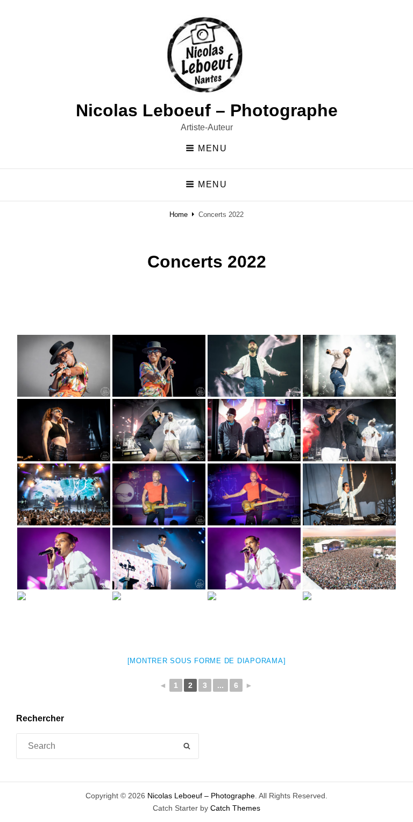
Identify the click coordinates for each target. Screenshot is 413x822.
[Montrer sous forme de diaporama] (206, 661)
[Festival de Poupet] (349, 558)
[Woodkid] (254, 366)
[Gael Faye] (349, 494)
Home (178, 214)
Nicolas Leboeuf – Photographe (207, 110)
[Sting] (63, 494)
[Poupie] (63, 430)
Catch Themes (235, 808)
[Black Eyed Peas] (158, 430)
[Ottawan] (254, 623)
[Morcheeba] (63, 366)
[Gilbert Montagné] (158, 623)
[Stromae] (63, 558)
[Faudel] (63, 623)
